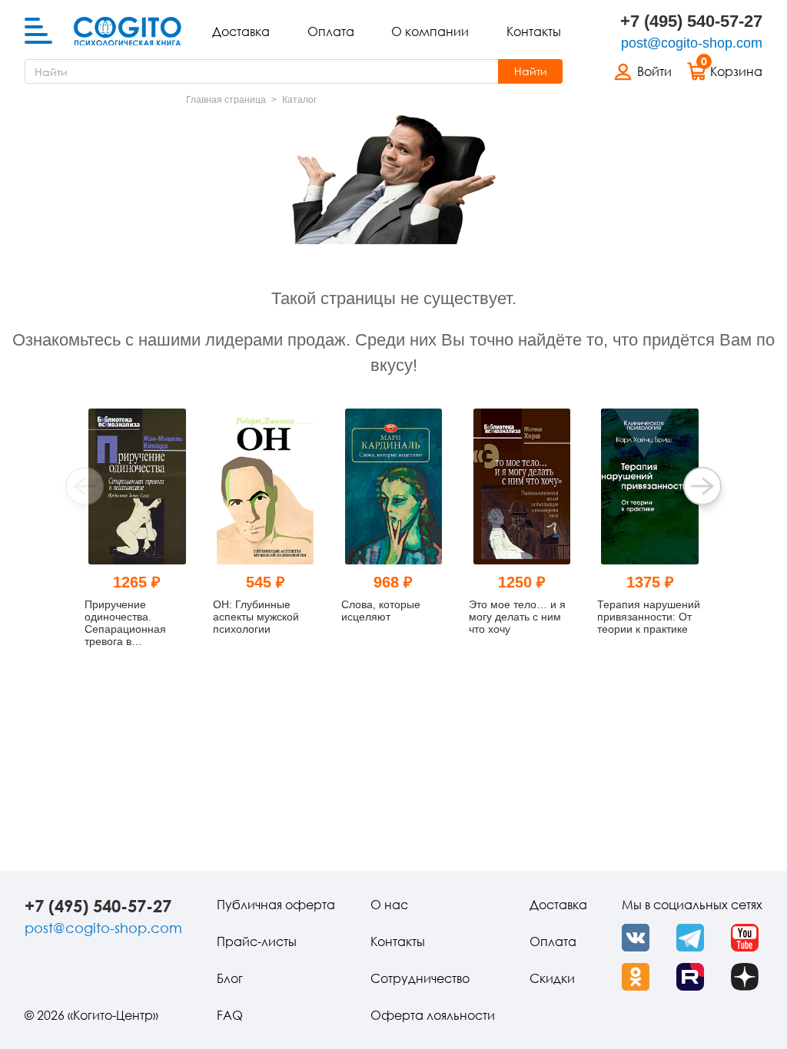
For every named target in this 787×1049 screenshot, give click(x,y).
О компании (430, 31)
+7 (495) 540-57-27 (691, 21)
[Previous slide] (84, 486)
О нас (389, 904)
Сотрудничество (420, 978)
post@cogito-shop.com (691, 43)
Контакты (533, 31)
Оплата (330, 31)
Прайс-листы (257, 941)
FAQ (230, 1015)
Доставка (241, 31)
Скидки (552, 978)
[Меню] (38, 31)
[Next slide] (702, 486)
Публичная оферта (276, 904)
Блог (230, 978)
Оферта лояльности (432, 1015)
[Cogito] (127, 31)
